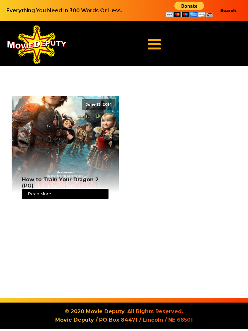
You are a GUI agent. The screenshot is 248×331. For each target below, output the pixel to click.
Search (228, 10)
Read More (39, 193)
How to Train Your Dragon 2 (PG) (60, 182)
